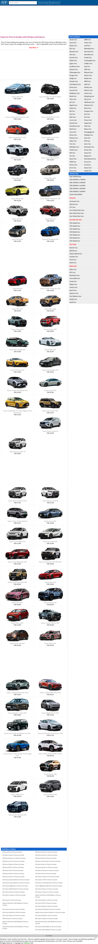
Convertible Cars (75, 278)
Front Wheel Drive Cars (77, 210)
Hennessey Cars (89, 147)
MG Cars (72, 111)
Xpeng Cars (87, 156)
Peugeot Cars (74, 75)
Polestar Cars (74, 138)
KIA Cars (72, 48)
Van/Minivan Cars (75, 296)
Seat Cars (87, 114)
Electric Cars (73, 248)
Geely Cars (73, 108)
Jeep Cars (87, 66)
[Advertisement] (49, 20)
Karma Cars (88, 150)
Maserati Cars (88, 72)
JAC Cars (72, 102)
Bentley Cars (88, 87)
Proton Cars (88, 120)
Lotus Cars (73, 132)
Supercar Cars (74, 293)
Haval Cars (87, 108)
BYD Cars (87, 141)
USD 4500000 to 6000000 (77, 182)
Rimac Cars (87, 129)
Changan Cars (88, 111)
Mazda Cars (88, 78)
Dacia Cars (87, 162)
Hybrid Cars (73, 251)
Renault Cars (74, 69)
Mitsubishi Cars (89, 48)
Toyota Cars (88, 43)
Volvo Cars (73, 99)
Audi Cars (87, 46)
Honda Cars (73, 40)
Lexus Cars (73, 43)
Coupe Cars (73, 281)
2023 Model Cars (75, 232)
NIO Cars (72, 153)
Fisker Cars (73, 141)
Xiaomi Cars (88, 168)
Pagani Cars (88, 123)
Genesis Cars (73, 123)
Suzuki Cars (87, 57)
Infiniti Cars (73, 60)
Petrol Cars (73, 260)
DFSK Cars (73, 162)
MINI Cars (87, 81)
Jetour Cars (73, 171)
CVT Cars (72, 207)
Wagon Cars (73, 284)
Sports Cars (73, 290)
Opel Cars (87, 84)
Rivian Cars (73, 135)
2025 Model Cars (75, 226)
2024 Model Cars (75, 229)
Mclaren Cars (88, 90)
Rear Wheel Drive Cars (77, 213)
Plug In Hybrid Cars (76, 254)
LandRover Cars (75, 66)
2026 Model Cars (75, 223)
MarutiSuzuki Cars (90, 159)
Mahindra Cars (74, 147)
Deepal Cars (87, 171)
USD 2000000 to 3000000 (77, 188)
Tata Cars (72, 144)
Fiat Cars (72, 114)
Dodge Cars (73, 78)
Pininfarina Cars (75, 126)
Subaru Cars (88, 75)
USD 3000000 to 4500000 (77, 185)
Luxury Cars (73, 287)
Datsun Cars (73, 165)
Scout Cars (73, 168)
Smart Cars (73, 159)
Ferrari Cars (73, 87)
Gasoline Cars (74, 257)
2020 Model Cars (75, 241)
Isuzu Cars (87, 144)
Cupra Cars (87, 153)
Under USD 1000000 (76, 194)
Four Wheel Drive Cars (77, 216)
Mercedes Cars (88, 54)
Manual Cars (74, 204)
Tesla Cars (87, 126)
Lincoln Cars (73, 90)
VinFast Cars (73, 150)
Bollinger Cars (88, 135)
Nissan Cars (73, 46)
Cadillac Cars (88, 63)
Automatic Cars (74, 201)
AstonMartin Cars (75, 84)
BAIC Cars (73, 117)
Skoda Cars (73, 96)
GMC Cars (87, 69)
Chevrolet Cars (88, 51)
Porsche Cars (74, 57)
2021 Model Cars (75, 238)
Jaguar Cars (73, 63)
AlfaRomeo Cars (89, 102)
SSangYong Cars (89, 96)
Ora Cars (72, 156)
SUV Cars (72, 272)
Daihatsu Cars (88, 105)
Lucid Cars (87, 165)
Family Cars (73, 299)
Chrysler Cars (74, 81)
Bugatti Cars (73, 105)
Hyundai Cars (74, 51)
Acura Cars (73, 120)
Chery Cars (87, 99)
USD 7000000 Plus (75, 177)
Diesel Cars (73, 263)
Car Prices (49, 936)
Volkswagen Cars (75, 72)
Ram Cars (87, 138)
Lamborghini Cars (89, 60)
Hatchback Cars (74, 275)
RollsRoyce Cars (75, 93)
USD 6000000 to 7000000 (77, 179)
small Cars (73, 302)
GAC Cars (87, 117)
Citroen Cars (88, 93)
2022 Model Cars (75, 235)
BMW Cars (87, 40)
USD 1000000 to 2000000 (77, 191)
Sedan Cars (73, 269)
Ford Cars (72, 54)
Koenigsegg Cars (89, 132)
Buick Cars (73, 129)
